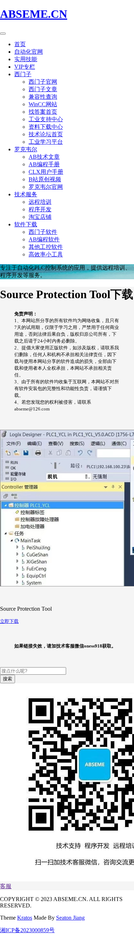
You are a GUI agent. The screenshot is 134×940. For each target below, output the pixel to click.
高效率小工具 (46, 254)
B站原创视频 (45, 179)
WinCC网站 (43, 104)
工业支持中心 (46, 119)
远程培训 (40, 202)
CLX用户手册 (46, 172)
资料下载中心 (46, 127)
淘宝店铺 (40, 217)
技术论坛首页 (46, 134)
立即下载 (9, 621)
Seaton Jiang (70, 918)
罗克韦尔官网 (46, 187)
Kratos (24, 918)
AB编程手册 (44, 164)
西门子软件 (43, 232)
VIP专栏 (24, 67)
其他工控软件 (46, 247)
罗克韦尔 (25, 149)
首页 (20, 44)
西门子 (22, 74)
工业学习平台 (46, 142)
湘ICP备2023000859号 (27, 930)
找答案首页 (43, 112)
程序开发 (40, 209)
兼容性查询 (43, 97)
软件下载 (25, 224)
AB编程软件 (44, 239)
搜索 (7, 678)
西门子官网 (43, 82)
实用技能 (25, 59)
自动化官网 (28, 52)
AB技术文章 (44, 157)
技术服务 (25, 194)
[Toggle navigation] (3, 34)
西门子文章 (43, 89)
